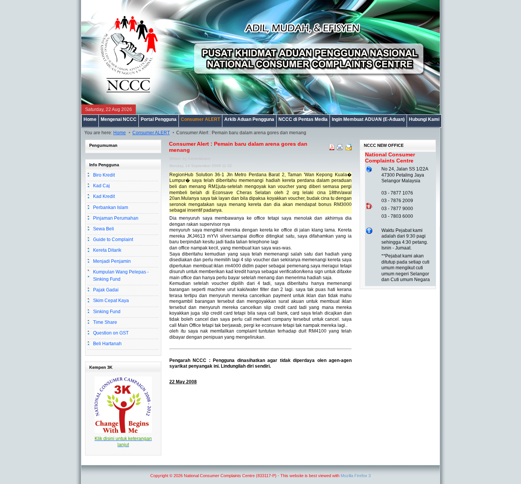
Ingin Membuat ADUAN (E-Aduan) (368, 119)
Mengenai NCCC (119, 119)
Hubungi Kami (424, 119)
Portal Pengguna (159, 119)
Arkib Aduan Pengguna (249, 119)
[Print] (340, 149)
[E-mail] (349, 148)
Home (90, 119)
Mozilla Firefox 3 (356, 475)
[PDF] (332, 148)
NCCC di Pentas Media (303, 119)
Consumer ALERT (200, 119)
